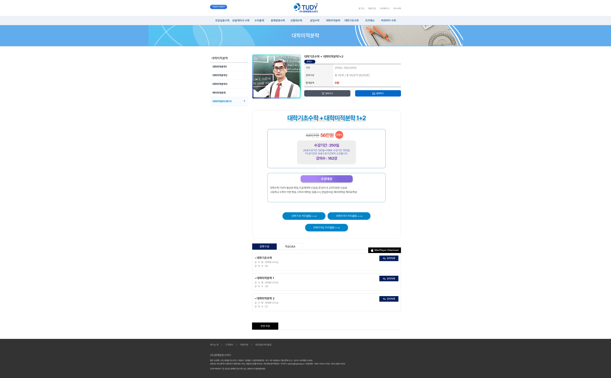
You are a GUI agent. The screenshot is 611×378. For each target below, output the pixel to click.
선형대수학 (296, 20)
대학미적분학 (333, 20)
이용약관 (244, 344)
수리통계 (259, 20)
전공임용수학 (222, 20)
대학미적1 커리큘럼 (346, 216)
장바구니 (329, 93)
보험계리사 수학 (241, 20)
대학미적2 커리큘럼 (323, 227)
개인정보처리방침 (263, 344)
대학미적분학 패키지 (222, 101)
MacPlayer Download (387, 250)
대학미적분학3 (219, 84)
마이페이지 (384, 8)
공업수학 (315, 20)
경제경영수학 (278, 20)
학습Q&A (290, 246)
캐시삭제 (397, 8)
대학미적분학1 (219, 66)
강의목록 (391, 258)
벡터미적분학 (219, 92)
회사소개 (214, 344)
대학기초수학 (351, 20)
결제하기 (380, 93)
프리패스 (370, 20)
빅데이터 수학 (388, 20)
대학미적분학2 (219, 75)
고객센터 (229, 344)
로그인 (361, 8)
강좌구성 (264, 246)
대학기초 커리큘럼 (301, 216)
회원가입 (372, 8)
